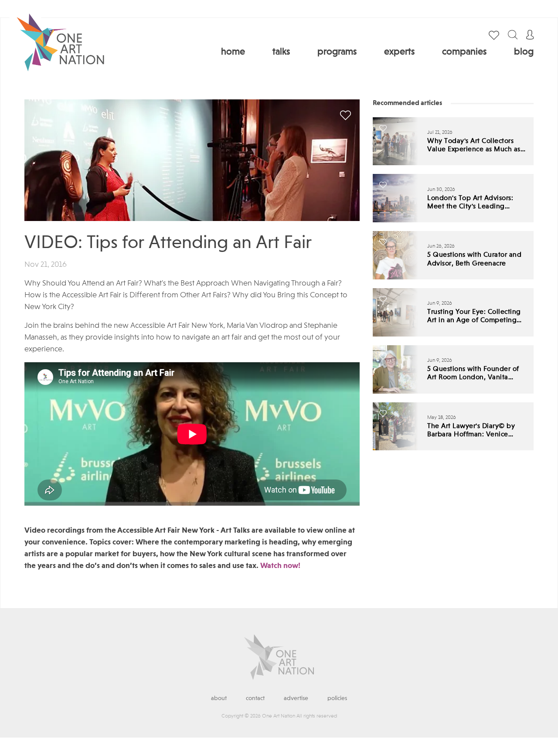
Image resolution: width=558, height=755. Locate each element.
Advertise (296, 698)
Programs (337, 52)
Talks (281, 52)
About (219, 698)
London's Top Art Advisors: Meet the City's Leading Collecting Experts (470, 203)
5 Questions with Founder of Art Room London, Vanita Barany (473, 374)
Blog (524, 52)
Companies (464, 52)
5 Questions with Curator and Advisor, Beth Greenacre (474, 259)
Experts (399, 52)
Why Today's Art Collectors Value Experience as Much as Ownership (474, 146)
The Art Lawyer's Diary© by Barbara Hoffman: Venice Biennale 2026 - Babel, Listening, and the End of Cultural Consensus (471, 431)
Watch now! (280, 566)
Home (233, 52)
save (345, 115)
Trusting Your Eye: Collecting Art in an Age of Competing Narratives (474, 317)
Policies (337, 698)
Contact (255, 698)
